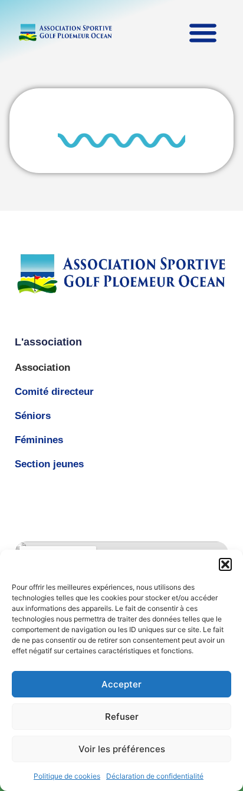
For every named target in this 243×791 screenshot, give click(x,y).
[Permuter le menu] (203, 32)
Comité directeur (54, 391)
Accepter (121, 684)
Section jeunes (49, 464)
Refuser (122, 716)
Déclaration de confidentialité (154, 776)
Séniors (33, 415)
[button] (225, 564)
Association (42, 367)
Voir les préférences (121, 749)
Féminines (39, 440)
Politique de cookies (67, 776)
